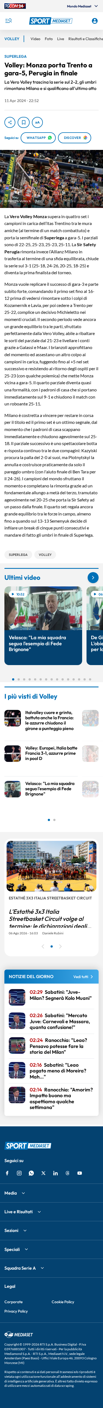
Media (10, 1193)
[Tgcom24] (15, 6)
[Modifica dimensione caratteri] (37, 122)
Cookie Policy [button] (63, 1301)
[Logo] (51, 21)
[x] (43, 1173)
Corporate (13, 1301)
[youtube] (79, 1173)
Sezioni (11, 1230)
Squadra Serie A (20, 1268)
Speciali (12, 1249)
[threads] (67, 1173)
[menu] (8, 21)
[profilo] (95, 21)
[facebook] (7, 1173)
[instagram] (19, 1173)
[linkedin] (55, 1173)
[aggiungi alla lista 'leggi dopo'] (24, 122)
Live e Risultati (18, 1211)
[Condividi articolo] (9, 122)
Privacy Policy (16, 1311)
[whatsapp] (31, 1173)
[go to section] (93, 577)
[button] (51, 21)
